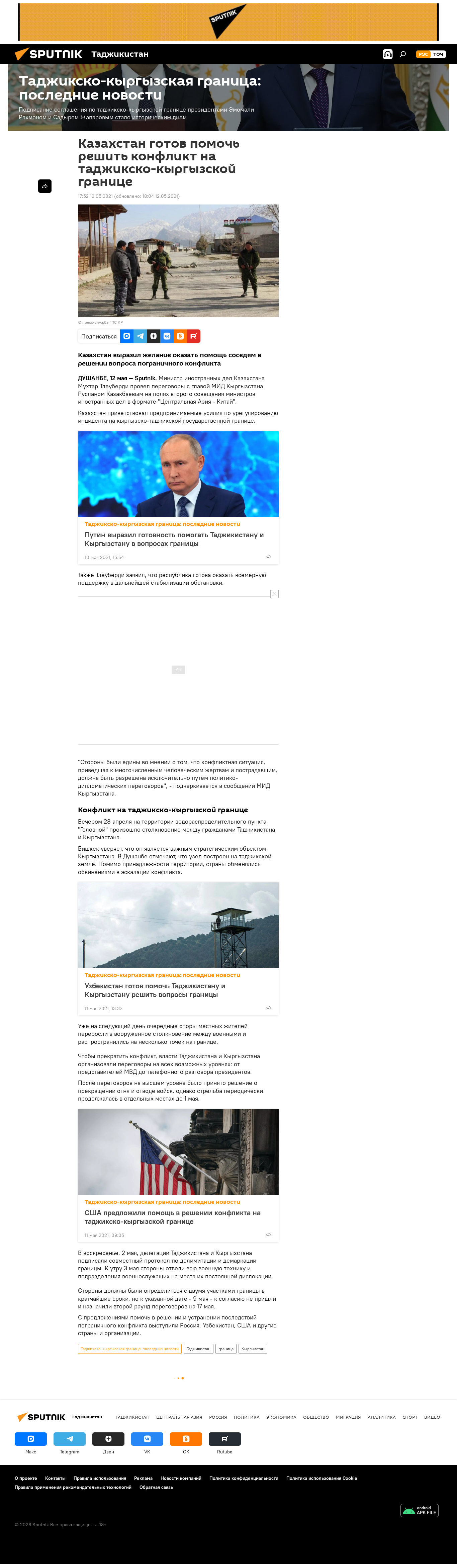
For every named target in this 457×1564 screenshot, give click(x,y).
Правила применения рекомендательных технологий (73, 1487)
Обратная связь (156, 1487)
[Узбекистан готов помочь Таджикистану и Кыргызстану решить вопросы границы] (178, 925)
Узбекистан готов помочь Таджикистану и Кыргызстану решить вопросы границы (155, 990)
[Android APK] (419, 1511)
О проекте (26, 1478)
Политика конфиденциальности (243, 1478)
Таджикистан (198, 1348)
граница (226, 1348)
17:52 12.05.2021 (95, 196)
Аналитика (382, 1417)
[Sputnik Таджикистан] (51, 62)
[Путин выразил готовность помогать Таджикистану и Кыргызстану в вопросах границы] (178, 474)
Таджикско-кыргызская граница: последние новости (162, 524)
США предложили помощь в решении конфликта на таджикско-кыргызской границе (173, 1217)
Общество (316, 1417)
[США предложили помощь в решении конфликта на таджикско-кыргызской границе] (178, 1152)
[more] (268, 556)
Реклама (143, 1478)
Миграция (348, 1417)
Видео (432, 1417)
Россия (218, 1417)
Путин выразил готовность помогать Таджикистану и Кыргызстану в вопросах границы (174, 539)
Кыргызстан (253, 1348)
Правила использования (100, 1478)
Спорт (410, 1417)
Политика (247, 1417)
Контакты (55, 1478)
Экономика (281, 1417)
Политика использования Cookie (321, 1478)
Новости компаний (181, 1478)
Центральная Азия (179, 1417)
